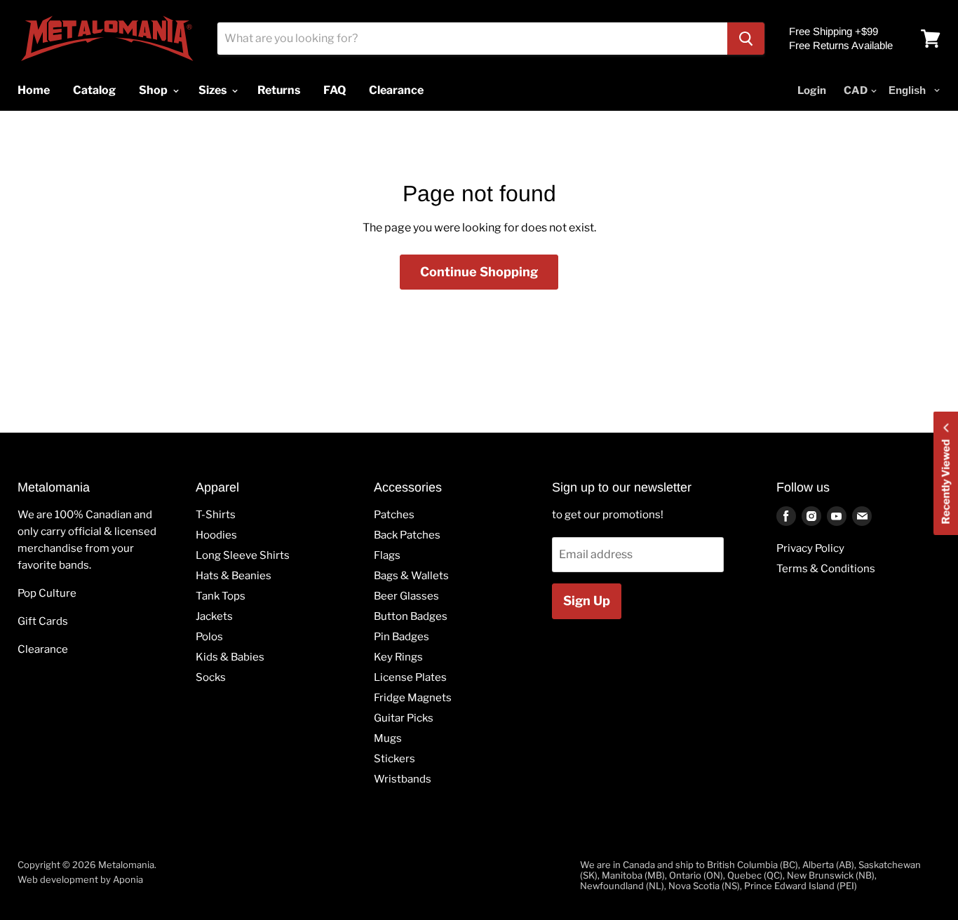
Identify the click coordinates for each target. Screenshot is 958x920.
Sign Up (586, 600)
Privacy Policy (810, 548)
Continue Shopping (479, 271)
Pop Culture (47, 593)
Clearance (43, 649)
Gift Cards (43, 621)
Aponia (128, 879)
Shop (154, 90)
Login (811, 90)
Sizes (213, 90)
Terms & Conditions (825, 568)
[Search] (745, 38)
